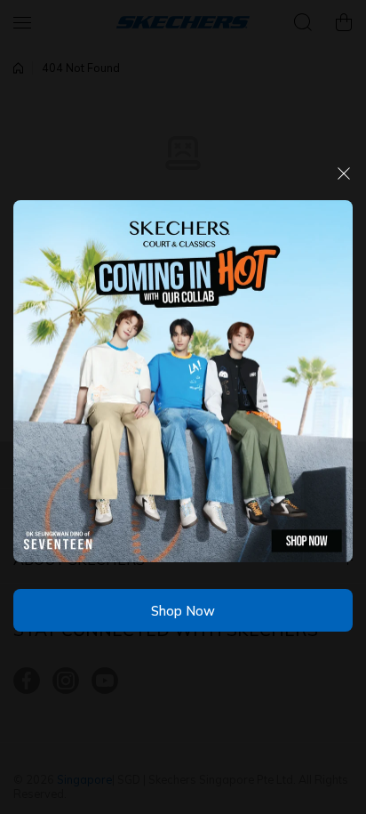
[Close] (344, 180)
